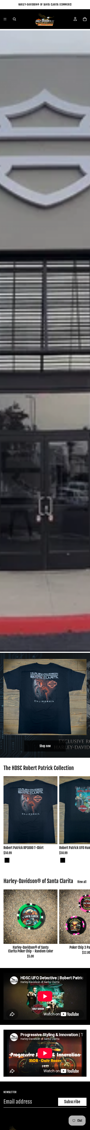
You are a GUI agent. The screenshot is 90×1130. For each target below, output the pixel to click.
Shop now (45, 746)
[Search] (14, 19)
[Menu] (5, 19)
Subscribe (72, 1101)
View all (82, 882)
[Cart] (85, 19)
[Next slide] (82, 820)
